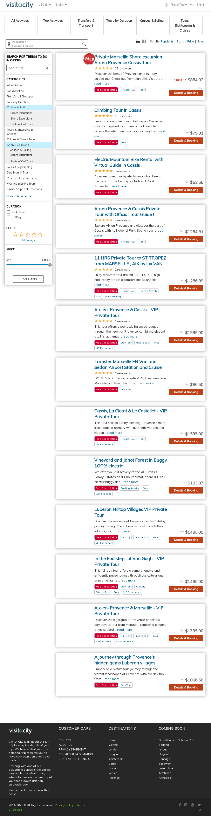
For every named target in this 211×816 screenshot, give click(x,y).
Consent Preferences (74, 759)
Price (190, 41)
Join (191, 4)
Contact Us (67, 740)
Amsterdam (116, 759)
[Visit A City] (20, 731)
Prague (113, 754)
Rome (112, 768)
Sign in (201, 4)
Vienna (113, 744)
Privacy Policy (64, 805)
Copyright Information (76, 754)
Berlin (112, 763)
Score (180, 41)
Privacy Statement (72, 749)
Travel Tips (178, 4)
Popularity (167, 41)
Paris (112, 740)
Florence (114, 777)
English (60, 4)
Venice (113, 773)
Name (200, 41)
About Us (65, 744)
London (113, 749)
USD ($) (44, 4)
